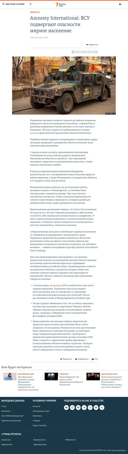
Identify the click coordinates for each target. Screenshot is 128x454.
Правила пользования (11, 421)
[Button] (92, 44)
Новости (35, 12)
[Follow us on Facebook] (78, 407)
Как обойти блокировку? (12, 416)
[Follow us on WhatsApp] (90, 407)
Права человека (40, 426)
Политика (64, 374)
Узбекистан (70, 440)
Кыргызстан (7, 445)
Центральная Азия (26, 374)
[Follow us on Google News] (96, 407)
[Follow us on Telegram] (84, 407)
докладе (34, 133)
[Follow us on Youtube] (66, 407)
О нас (4, 406)
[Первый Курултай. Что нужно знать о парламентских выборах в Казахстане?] (51, 376)
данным (57, 286)
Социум (36, 421)
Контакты (6, 411)
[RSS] (102, 407)
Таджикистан (39, 440)
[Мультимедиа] (120, 4)
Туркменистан (40, 445)
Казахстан (6, 440)
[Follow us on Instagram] (72, 407)
